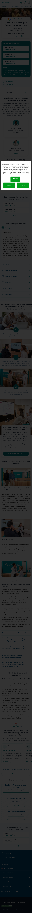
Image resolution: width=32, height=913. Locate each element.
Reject (9, 185)
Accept (23, 185)
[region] (16, 175)
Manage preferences (15, 179)
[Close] (29, 162)
